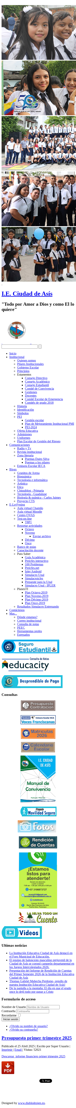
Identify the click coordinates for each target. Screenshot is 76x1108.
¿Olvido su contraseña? (23, 1029)
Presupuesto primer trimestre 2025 (37, 1037)
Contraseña (9, 1011)
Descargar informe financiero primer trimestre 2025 (33, 1056)
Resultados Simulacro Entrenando (38, 606)
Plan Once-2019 (35, 603)
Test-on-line (24, 518)
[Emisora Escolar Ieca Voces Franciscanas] (38, 723)
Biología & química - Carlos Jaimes (39, 497)
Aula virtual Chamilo (30, 508)
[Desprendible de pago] (32, 687)
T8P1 (28, 522)
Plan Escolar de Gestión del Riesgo (38, 441)
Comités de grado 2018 (39, 402)
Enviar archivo (42, 536)
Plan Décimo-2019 (36, 599)
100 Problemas (34, 564)
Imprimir (7, 1049)
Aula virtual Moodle (29, 511)
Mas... (13, 613)
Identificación (25, 409)
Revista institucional (29, 452)
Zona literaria (25, 455)
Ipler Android (33, 571)
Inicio (12, 353)
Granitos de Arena (28, 473)
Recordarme (9, 1015)
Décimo (30, 539)
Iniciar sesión (10, 1019)
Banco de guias (26, 546)
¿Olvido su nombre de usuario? (28, 1026)
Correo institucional (29, 620)
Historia (22, 406)
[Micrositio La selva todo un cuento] (38, 917)
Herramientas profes (29, 631)
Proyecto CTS (26, 501)
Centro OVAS (26, 515)
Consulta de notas (28, 624)
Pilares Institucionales (30, 364)
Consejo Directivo (36, 378)
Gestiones (31, 392)
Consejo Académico (37, 381)
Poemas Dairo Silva (37, 459)
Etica (20, 487)
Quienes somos (26, 360)
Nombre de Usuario (14, 1007)
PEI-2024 (31, 427)
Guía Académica (35, 557)
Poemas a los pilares (37, 462)
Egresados (23, 634)
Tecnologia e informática (32, 480)
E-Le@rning (17, 504)
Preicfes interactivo (36, 560)
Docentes (30, 395)
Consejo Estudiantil (37, 385)
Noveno (30, 532)
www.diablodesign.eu (31, 1103)
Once (28, 543)
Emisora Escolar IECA (31, 466)
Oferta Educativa (27, 430)
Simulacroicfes (34, 578)
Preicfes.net (32, 568)
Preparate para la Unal (38, 582)
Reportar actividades (29, 525)
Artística (22, 483)
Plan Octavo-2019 (36, 592)
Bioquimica (24, 476)
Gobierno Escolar (28, 367)
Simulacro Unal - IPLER (40, 585)
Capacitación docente (30, 550)
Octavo (29, 529)
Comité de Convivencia (39, 388)
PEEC (21, 627)
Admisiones (24, 434)
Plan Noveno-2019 (36, 596)
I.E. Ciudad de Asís (27, 293)
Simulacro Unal (34, 575)
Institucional (16, 357)
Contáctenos (17, 610)
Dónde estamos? (27, 617)
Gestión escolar (34, 420)
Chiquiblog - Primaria (30, 490)
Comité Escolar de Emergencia (44, 399)
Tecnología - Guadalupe (32, 494)
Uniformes (23, 437)
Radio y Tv (24, 448)
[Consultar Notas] (25, 670)
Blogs (13, 469)
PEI (19, 416)
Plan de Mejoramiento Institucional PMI (49, 423)
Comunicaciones (19, 444)
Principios (23, 371)
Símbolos (23, 413)
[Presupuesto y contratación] (38, 710)
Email (18, 1049)
